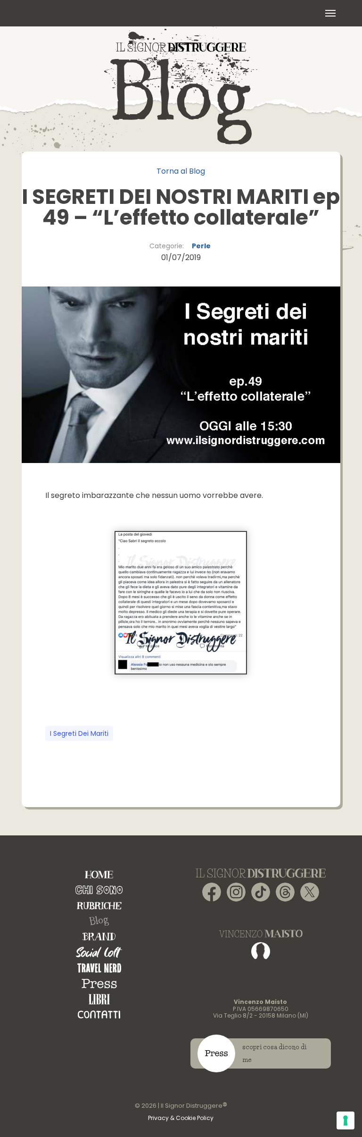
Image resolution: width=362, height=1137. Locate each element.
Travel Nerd (99, 968)
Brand (98, 937)
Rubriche (99, 905)
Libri (99, 999)
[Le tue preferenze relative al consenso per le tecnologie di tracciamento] (345, 1120)
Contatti (99, 1014)
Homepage (99, 874)
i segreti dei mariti (79, 733)
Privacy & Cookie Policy (181, 1118)
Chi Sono (99, 890)
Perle (201, 246)
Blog (99, 921)
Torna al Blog (180, 171)
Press (99, 983)
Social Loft (99, 952)
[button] (330, 13)
